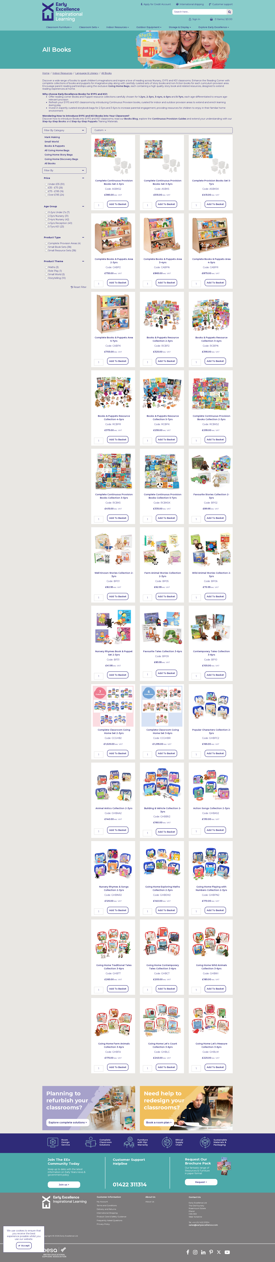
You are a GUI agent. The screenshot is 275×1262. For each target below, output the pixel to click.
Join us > (64, 1184)
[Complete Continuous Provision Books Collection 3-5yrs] (113, 470)
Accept (25, 1245)
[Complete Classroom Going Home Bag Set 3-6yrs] (161, 706)
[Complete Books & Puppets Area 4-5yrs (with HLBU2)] (210, 235)
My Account (102, 1201)
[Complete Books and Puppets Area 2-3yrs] (113, 235)
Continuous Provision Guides (169, 118)
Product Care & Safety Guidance (111, 1216)
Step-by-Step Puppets (84, 121)
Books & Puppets (55, 146)
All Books (50, 163)
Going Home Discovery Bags (61, 159)
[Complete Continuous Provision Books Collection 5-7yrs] (161, 470)
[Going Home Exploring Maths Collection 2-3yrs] (161, 862)
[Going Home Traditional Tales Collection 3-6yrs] (113, 941)
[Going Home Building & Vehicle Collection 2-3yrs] (161, 784)
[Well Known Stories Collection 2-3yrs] (113, 549)
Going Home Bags (119, 86)
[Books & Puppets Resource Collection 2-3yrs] (161, 313)
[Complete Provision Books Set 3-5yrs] (161, 156)
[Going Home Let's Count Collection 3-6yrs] (161, 1019)
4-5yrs (167, 96)
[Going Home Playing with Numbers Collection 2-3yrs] (210, 862)
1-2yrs (141, 96)
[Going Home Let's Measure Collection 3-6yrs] (210, 1019)
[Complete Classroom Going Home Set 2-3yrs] (113, 706)
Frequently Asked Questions (109, 1220)
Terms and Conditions (107, 1205)
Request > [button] (201, 1182)
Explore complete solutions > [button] (68, 1122)
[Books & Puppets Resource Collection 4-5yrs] (113, 392)
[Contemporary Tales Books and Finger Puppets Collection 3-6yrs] (210, 627)
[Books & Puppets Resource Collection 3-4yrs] (210, 313)
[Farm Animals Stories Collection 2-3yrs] (161, 549)
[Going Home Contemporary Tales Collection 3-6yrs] (161, 941)
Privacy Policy (103, 1224)
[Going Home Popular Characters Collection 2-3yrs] (210, 706)
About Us (149, 1201)
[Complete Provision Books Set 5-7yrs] (210, 156)
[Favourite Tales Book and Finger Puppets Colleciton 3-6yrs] (161, 627)
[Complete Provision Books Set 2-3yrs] (113, 156)
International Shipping (107, 1213)
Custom (99, 130)
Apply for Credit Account (157, 4)
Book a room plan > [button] (159, 1122)
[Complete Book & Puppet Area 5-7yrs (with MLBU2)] (113, 313)
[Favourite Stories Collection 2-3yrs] (210, 470)
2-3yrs (150, 96)
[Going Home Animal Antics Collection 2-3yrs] (113, 784)
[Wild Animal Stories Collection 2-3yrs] (210, 549)
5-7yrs (179, 96)
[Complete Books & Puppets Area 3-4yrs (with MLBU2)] (161, 235)
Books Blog (131, 118)
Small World (52, 141)
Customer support (222, 4)
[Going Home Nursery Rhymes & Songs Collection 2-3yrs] (113, 862)
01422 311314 (130, 1184)
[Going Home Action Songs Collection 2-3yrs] (210, 784)
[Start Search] (230, 12)
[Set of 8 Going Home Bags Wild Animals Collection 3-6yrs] (210, 941)
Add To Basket (117, 204)
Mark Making (52, 137)
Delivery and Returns (106, 1209)
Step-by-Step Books (54, 121)
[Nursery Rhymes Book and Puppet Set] (113, 627)
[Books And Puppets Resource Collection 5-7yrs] (161, 392)
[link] (188, 1252)
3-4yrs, (159, 96)
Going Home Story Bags (59, 154)
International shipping (191, 4)
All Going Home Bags (57, 150)
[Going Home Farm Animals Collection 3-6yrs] (113, 1019)
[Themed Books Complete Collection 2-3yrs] (210, 392)
